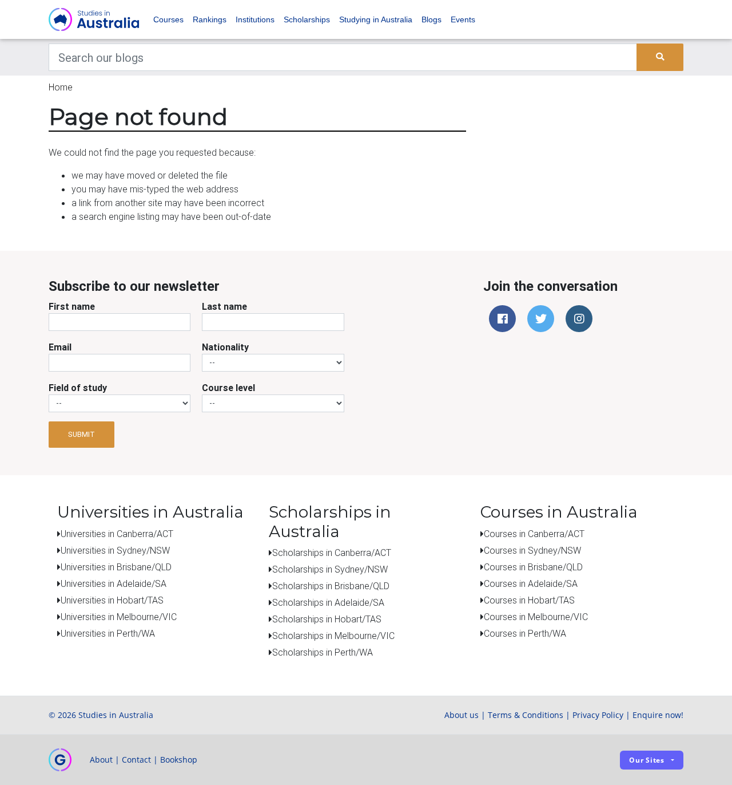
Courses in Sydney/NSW (532, 550)
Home (61, 87)
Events (463, 19)
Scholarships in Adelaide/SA (328, 602)
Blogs (431, 19)
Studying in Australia (375, 19)
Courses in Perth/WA (525, 633)
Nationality (225, 347)
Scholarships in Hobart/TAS (326, 619)
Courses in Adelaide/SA (531, 583)
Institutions (255, 19)
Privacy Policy (597, 714)
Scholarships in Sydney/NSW (330, 569)
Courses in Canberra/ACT (534, 533)
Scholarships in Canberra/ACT (331, 552)
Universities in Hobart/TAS (112, 600)
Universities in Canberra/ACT (117, 533)
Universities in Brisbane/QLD (116, 567)
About (101, 759)
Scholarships (307, 19)
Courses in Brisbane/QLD (533, 567)
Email (60, 347)
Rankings (209, 19)
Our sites (647, 760)
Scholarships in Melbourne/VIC (333, 635)
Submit (81, 434)
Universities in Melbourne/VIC (119, 616)
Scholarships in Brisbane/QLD (330, 585)
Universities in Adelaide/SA (113, 583)
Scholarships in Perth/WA (322, 652)
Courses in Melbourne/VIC (536, 616)
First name (72, 306)
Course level (228, 387)
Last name (224, 306)
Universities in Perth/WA (108, 633)
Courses (168, 19)
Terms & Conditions (525, 714)
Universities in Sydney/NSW (115, 550)
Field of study (78, 387)
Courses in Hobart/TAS (529, 600)
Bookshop (178, 759)
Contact (136, 759)
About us (461, 714)
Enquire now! (657, 714)
